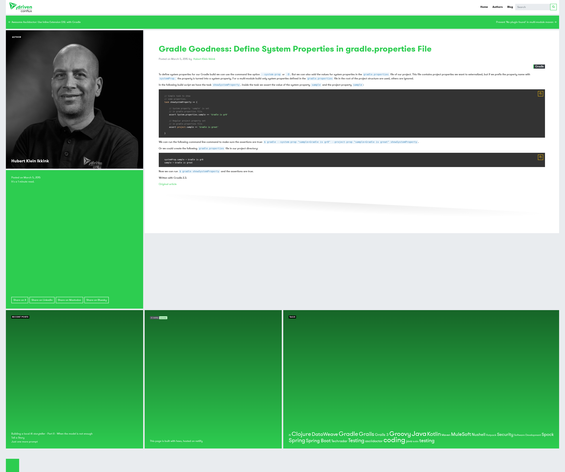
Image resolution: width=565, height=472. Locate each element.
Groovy (400, 434)
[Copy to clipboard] (540, 93)
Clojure (301, 434)
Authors (497, 7)
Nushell (478, 434)
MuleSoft (461, 434)
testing (426, 440)
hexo (179, 441)
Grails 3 (382, 434)
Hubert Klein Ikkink (204, 59)
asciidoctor (374, 441)
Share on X (19, 300)
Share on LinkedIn (42, 300)
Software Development (527, 435)
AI (290, 435)
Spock (548, 434)
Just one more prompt (24, 441)
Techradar (339, 441)
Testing (356, 440)
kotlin (416, 441)
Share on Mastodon (69, 300)
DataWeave (325, 434)
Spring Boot (318, 441)
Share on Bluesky (96, 300)
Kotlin (434, 434)
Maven (446, 435)
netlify (199, 441)
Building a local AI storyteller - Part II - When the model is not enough (52, 433)
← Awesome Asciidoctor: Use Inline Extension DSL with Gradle (44, 22)
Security (505, 434)
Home (484, 7)
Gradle (539, 66)
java (409, 441)
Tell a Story (17, 437)
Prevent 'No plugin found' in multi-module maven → (526, 22)
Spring (297, 440)
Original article (168, 184)
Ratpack (491, 435)
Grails (366, 434)
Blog (510, 7)
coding (394, 440)
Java (419, 433)
